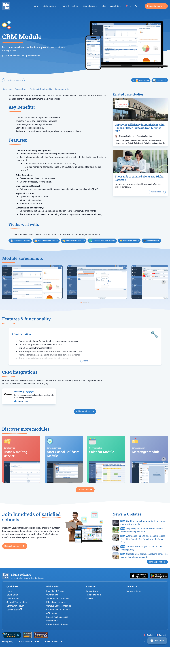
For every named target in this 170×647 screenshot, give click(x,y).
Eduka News (92, 591)
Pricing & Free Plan (69, 6)
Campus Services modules (58, 606)
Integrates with (62, 89)
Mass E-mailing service (75, 240)
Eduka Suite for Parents (57, 624)
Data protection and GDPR (28, 641)
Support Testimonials (17, 602)
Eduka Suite (48, 6)
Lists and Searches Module (104, 240)
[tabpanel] (32, 282)
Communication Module (48, 240)
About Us (114, 6)
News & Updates (155, 562)
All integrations (83, 411)
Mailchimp (19, 391)
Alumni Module (153, 240)
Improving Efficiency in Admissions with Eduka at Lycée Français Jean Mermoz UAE (140, 128)
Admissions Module (22, 240)
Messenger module (131, 240)
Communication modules (58, 609)
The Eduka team (93, 594)
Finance (160, 80)
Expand (85, 361)
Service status (13, 609)
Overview (7, 89)
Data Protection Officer (53, 641)
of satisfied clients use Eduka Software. (139, 178)
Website (29, 392)
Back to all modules (15, 80)
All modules (83, 489)
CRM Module (22, 36)
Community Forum (15, 606)
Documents (144, 80)
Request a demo (155, 6)
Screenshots (20, 89)
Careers (89, 598)
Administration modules (57, 598)
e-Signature (51, 613)
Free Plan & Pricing (55, 591)
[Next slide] (164, 282)
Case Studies (89, 6)
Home (35, 6)
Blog (104, 6)
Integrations (52, 620)
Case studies (155, 192)
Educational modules (56, 602)
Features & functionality (41, 89)
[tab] (81, 302)
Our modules (52, 594)
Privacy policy (7, 641)
